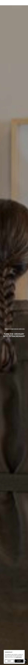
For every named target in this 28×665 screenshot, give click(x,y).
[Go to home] (5, 2)
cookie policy (18, 657)
